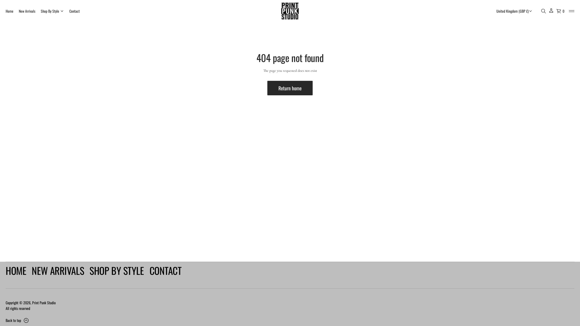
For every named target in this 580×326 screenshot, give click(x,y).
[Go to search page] (544, 11)
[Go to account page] (551, 12)
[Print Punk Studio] (290, 11)
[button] (544, 11)
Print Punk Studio (44, 302)
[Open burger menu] (571, 11)
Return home (290, 88)
